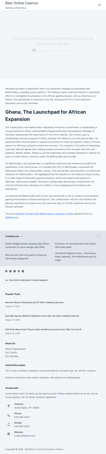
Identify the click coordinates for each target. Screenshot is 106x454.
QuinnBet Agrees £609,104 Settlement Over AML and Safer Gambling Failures (42, 316)
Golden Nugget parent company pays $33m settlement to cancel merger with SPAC (27, 245)
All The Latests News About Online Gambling (26, 280)
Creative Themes (55, 449)
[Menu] (99, 5)
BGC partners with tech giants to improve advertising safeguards (26, 257)
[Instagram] (15, 271)
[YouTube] (23, 271)
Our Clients (11, 352)
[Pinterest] (19, 271)
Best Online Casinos (21, 3)
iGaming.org (11, 217)
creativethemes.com (24, 435)
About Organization (15, 348)
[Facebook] (6, 271)
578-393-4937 (22, 417)
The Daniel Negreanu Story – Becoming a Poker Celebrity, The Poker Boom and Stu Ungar (75, 256)
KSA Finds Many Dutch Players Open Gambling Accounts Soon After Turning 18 (43, 329)
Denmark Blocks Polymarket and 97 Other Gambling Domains (34, 302)
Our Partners (11, 356)
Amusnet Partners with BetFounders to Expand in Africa (44, 213)
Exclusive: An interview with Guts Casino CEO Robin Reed (75, 245)
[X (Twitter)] (10, 271)
